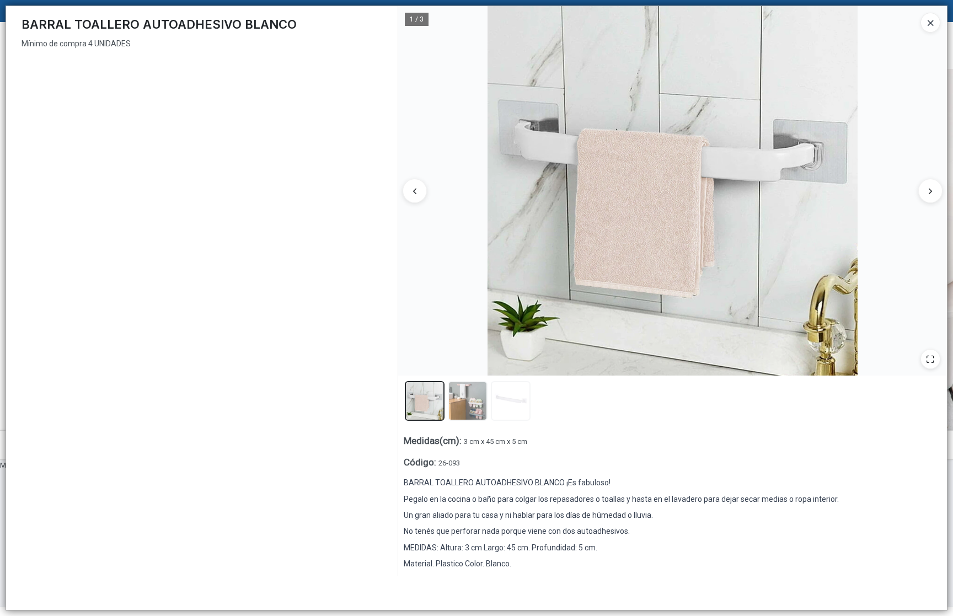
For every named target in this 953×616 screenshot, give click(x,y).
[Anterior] (415, 191)
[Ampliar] (930, 359)
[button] (425, 401)
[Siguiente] (930, 191)
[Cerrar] (930, 23)
